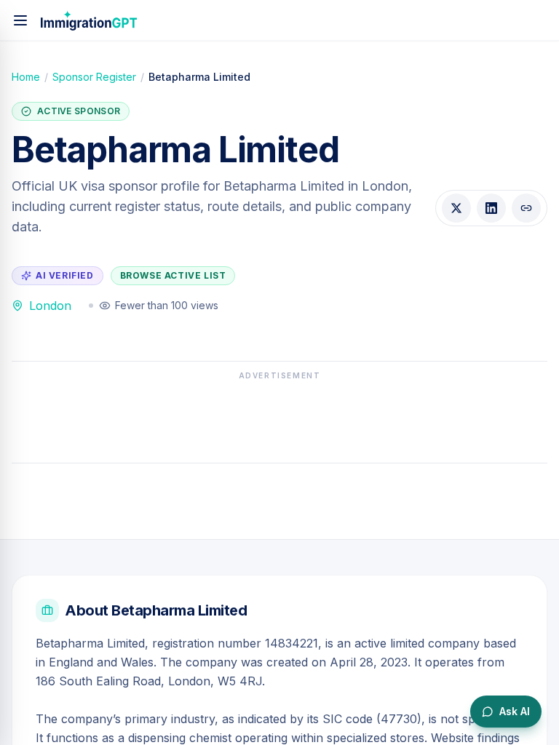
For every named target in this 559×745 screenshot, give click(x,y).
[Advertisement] (279, 417)
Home (26, 77)
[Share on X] (456, 208)
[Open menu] (20, 20)
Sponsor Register (94, 77)
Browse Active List (173, 275)
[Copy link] (526, 208)
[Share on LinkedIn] (491, 208)
